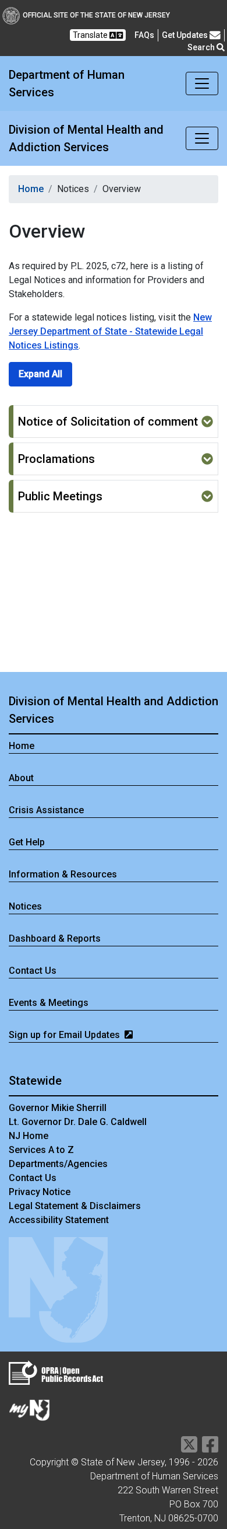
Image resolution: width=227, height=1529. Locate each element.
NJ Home (28, 1135)
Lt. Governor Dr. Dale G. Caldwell (78, 1121)
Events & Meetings (48, 1002)
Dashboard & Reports (55, 938)
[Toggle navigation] (202, 83)
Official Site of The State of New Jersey (96, 15)
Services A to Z (41, 1149)
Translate (91, 35)
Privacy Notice (39, 1191)
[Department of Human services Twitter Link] (189, 1448)
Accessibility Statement (59, 1219)
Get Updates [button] (186, 35)
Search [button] (202, 47)
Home (31, 188)
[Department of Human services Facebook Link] (210, 1448)
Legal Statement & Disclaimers (75, 1205)
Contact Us (32, 1177)
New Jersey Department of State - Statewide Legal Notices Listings (110, 331)
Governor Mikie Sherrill (58, 1107)
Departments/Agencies (58, 1163)
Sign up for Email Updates (65, 1034)
